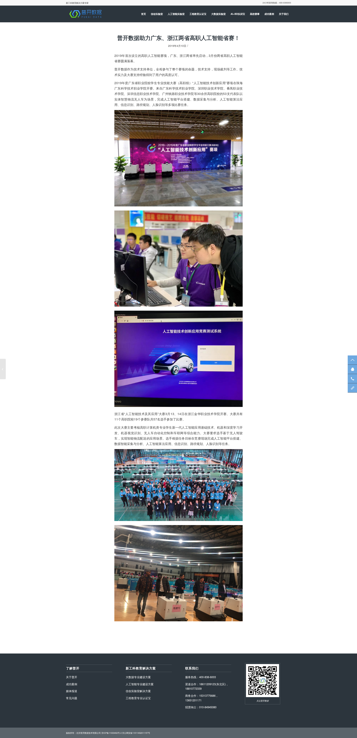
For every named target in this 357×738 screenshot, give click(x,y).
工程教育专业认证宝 (138, 698)
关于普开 (71, 677)
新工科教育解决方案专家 (77, 2)
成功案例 (71, 684)
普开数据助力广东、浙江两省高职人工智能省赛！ (178, 37)
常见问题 (71, 698)
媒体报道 (71, 691)
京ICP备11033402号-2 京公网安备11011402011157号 (125, 732)
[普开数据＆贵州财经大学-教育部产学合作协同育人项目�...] (3, 369)
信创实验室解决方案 (138, 691)
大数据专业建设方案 (138, 677)
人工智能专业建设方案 (140, 684)
